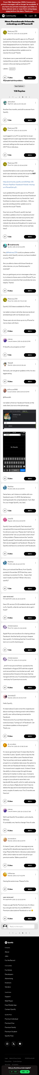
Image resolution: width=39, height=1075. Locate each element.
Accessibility (15, 1064)
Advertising (9, 978)
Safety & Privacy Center (15, 1058)
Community (11, 15)
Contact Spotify (10, 1009)
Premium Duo (9, 1023)
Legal (6, 1058)
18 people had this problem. (13, 80)
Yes (23, 1072)
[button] (35, 32)
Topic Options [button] (19, 86)
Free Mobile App (10, 1005)
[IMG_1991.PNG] (14, 452)
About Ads (7, 1064)
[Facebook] (20, 1043)
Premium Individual (11, 1019)
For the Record (10, 960)
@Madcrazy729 (11, 252)
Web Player (9, 1001)
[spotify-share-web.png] (19, 419)
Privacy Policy (8, 1061)
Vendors (8, 987)
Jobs (6, 956)
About (7, 952)
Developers (9, 974)
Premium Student (11, 1031)
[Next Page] (29, 97)
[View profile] (5, 32)
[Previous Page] (9, 97)
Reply (30, 78)
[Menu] (35, 16)
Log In (31, 16)
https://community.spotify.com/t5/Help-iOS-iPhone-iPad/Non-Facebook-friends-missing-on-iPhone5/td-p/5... (19, 184)
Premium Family (10, 1027)
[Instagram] (7, 1043)
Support (8, 996)
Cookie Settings (17, 1061)
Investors (8, 983)
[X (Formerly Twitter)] (13, 1043)
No (15, 1072)
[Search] (26, 16)
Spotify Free (9, 1036)
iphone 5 (12, 69)
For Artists (8, 970)
